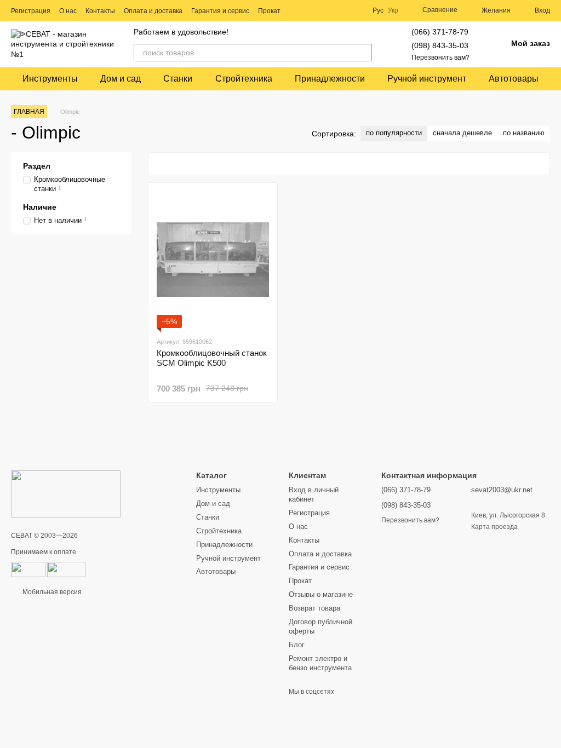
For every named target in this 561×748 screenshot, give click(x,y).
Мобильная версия (51, 592)
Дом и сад (120, 78)
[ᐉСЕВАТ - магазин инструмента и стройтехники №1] (66, 493)
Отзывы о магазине (321, 594)
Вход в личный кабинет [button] (314, 494)
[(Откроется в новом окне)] (66, 569)
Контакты (100, 11)
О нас (68, 11)
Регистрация (30, 11)
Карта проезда (494, 527)
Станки (177, 78)
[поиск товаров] (363, 52)
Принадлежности (330, 78)
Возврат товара (314, 608)
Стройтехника (243, 78)
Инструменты (50, 78)
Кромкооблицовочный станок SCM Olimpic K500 (212, 357)
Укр (393, 10)
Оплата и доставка (153, 11)
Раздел (36, 166)
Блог (297, 645)
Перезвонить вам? (440, 57)
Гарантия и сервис (220, 11)
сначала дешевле (462, 133)
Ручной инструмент (426, 78)
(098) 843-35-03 (439, 45)
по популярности (394, 133)
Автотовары (514, 78)
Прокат (269, 11)
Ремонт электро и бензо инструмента (320, 663)
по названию (524, 133)
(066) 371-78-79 (439, 31)
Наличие (39, 207)
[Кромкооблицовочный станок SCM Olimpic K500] (213, 259)
